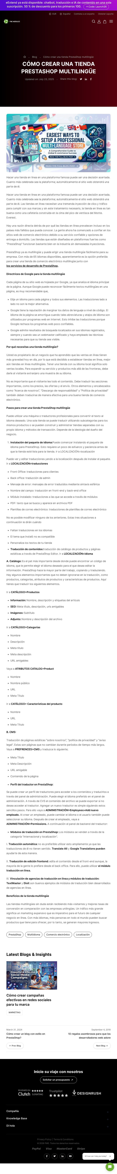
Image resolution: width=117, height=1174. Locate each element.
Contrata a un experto (84, 14)
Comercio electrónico (58, 934)
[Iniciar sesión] (99, 21)
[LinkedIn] (55, 1156)
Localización (83, 934)
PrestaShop (15, 934)
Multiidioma (33, 934)
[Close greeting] (110, 1156)
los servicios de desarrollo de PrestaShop (32, 265)
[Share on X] (81, 79)
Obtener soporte (105, 14)
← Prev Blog (15, 1046)
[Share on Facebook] (91, 79)
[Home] (25, 57)
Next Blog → (102, 1046)
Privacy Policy (44, 1139)
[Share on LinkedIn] (86, 79)
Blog (34, 57)
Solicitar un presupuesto (56, 1079)
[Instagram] (47, 1156)
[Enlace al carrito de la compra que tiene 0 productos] (105, 21)
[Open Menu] (111, 21)
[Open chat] (110, 1167)
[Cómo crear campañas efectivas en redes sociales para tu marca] (31, 975)
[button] (93, 22)
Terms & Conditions (63, 1139)
